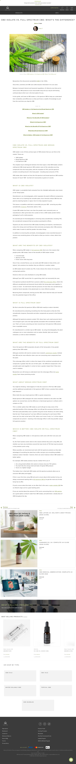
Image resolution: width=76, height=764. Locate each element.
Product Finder (41, 728)
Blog (25, 74)
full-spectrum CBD (37, 250)
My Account (5, 731)
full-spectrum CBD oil (39, 479)
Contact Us (4, 733)
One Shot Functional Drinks (44, 736)
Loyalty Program (42, 738)
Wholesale (40, 733)
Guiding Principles (42, 731)
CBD (38, 81)
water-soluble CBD (55, 485)
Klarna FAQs (5, 738)
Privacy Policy (5, 743)
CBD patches (58, 491)
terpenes (23, 207)
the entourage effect (50, 282)
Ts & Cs (4, 740)
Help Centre (5, 728)
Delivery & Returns (6, 736)
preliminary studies (51, 353)
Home (21, 74)
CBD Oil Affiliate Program (44, 740)
